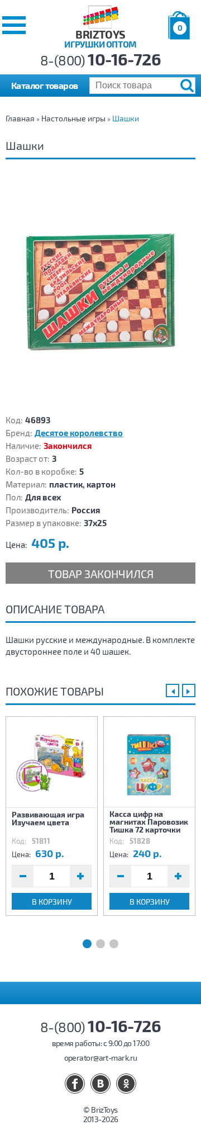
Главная (20, 118)
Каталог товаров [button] (44, 85)
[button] (14, 25)
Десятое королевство (79, 433)
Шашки (125, 118)
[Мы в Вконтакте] (100, 1083)
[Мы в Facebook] (75, 1083)
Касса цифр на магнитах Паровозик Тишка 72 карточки (148, 821)
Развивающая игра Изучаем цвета (48, 818)
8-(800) (100, 60)
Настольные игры (73, 118)
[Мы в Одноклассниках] (126, 1083)
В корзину (52, 901)
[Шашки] (100, 291)
